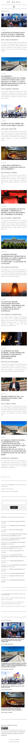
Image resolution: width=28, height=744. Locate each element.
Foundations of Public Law (14, 575)
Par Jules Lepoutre (12, 688)
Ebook (23, 521)
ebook (23, 569)
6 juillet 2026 (3, 299)
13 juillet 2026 (3, 206)
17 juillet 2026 (3, 120)
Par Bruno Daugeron (13, 449)
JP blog (14, 2)
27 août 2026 (3, 29)
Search (14, 507)
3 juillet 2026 (3, 348)
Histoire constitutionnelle (14, 550)
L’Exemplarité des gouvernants (15, 525)
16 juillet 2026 (3, 162)
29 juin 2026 (3, 437)
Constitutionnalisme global (15, 560)
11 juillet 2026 (3, 251)
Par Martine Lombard (14, 666)
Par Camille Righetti (13, 36)
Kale (18, 739)
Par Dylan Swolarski (13, 356)
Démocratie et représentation (15, 521)
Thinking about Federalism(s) (15, 569)
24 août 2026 (3, 73)
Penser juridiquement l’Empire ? (18, 573)
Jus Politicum (11, 484)
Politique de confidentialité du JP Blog (9, 725)
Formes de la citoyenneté (14, 529)
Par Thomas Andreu (13, 169)
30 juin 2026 (3, 393)
